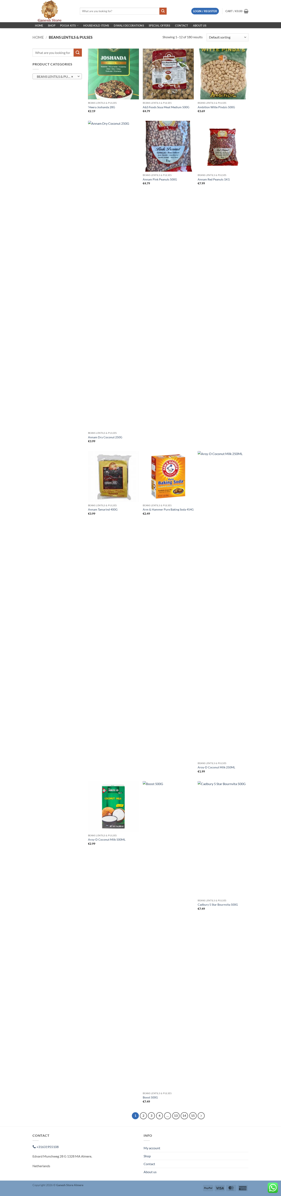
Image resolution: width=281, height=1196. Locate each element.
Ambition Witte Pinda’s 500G (216, 107)
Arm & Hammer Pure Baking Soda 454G (168, 509)
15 (193, 1115)
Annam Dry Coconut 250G (105, 437)
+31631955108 (47, 1147)
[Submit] (162, 11)
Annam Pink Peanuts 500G (160, 179)
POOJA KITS (68, 25)
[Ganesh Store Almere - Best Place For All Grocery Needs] (53, 11)
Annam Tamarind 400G (102, 509)
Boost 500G (150, 1097)
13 (176, 1115)
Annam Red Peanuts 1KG (214, 179)
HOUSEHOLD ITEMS (96, 25)
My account (152, 1148)
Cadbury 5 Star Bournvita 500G (218, 904)
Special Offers (159, 25)
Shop (51, 25)
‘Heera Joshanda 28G (101, 107)
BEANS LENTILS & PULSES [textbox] (56, 76)
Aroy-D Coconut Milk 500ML (106, 839)
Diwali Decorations (129, 25)
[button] (205, 11)
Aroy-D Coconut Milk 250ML (216, 767)
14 (184, 1115)
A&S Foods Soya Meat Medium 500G (166, 107)
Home (39, 25)
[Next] (201, 1115)
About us (199, 25)
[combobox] (57, 76)
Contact (181, 25)
